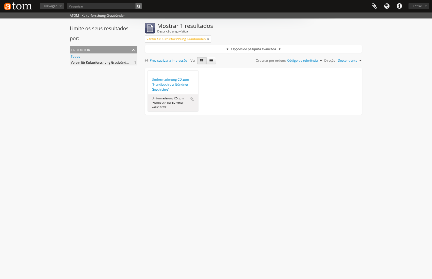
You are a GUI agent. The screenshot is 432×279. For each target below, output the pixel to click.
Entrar (417, 6)
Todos (75, 56)
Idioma (386, 6)
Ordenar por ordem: (271, 60)
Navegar (50, 6)
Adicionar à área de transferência (191, 98)
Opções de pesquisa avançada (253, 49)
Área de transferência (374, 6)
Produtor (80, 49)
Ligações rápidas (399, 6)
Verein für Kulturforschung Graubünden (100, 62)
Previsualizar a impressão (168, 60)
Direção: (330, 60)
